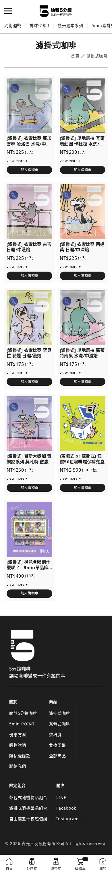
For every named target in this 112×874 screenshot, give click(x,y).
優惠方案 (17, 734)
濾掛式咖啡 (59, 713)
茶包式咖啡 (59, 724)
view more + (17, 160)
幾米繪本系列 (70, 25)
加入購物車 (29, 169)
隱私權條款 (19, 755)
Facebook (66, 808)
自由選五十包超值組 (28, 818)
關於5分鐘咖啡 (23, 713)
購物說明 (17, 745)
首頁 (75, 56)
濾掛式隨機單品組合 (28, 808)
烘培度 (55, 734)
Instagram (67, 818)
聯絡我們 (17, 766)
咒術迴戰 (12, 25)
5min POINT (22, 724)
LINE (61, 797)
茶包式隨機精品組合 (28, 797)
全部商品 (57, 755)
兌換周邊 (57, 745)
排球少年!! (39, 25)
